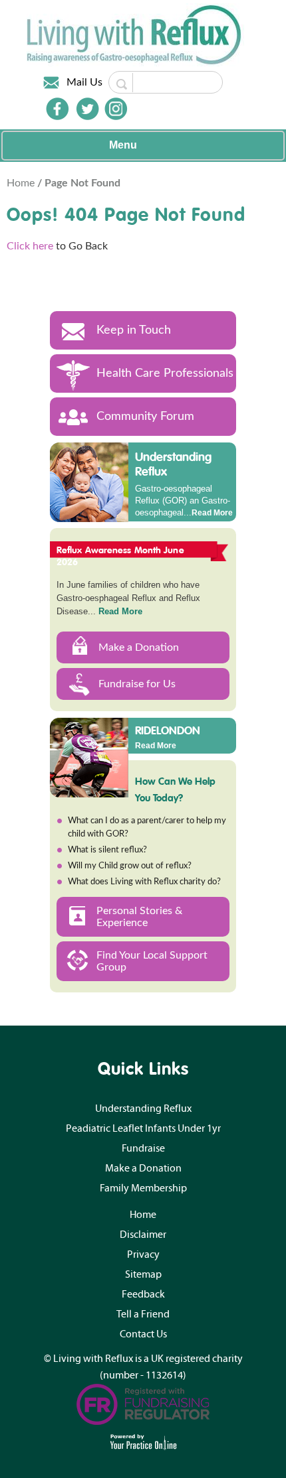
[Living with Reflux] (135, 34)
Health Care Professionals (164, 373)
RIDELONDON (167, 729)
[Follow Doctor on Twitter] (88, 109)
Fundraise (143, 1148)
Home (22, 183)
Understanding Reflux (173, 464)
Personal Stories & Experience (139, 917)
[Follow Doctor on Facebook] (57, 109)
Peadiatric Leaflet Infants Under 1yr (143, 1128)
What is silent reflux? (107, 850)
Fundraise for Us (137, 684)
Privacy (143, 1254)
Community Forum (145, 417)
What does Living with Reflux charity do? (144, 882)
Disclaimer (143, 1235)
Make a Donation (138, 647)
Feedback (143, 1294)
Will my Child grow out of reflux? (130, 866)
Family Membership (143, 1188)
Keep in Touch (133, 330)
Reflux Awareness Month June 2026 (120, 556)
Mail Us (84, 82)
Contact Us (143, 1334)
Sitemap (143, 1274)
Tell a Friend (143, 1314)
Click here (30, 246)
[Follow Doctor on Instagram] (116, 109)
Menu (123, 145)
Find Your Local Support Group (152, 961)
